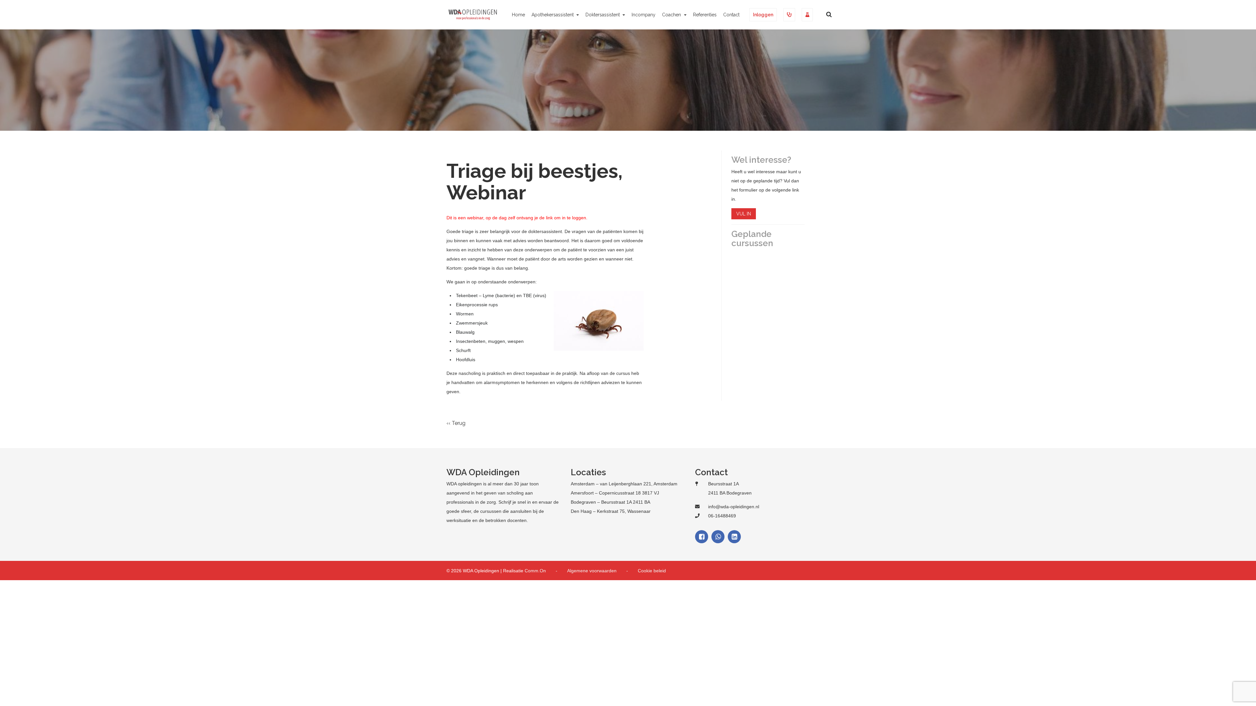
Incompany (643, 14)
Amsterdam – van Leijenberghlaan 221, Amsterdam (624, 483)
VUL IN (743, 213)
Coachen (672, 14)
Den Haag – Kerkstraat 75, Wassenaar (611, 511)
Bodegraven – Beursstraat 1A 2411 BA (610, 502)
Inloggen (763, 14)
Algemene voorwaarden (592, 570)
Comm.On (535, 570)
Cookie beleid (652, 570)
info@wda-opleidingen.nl (733, 506)
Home (518, 14)
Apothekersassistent (553, 14)
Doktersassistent (603, 14)
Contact (731, 14)
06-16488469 (722, 515)
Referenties (705, 14)
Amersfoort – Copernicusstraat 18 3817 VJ (615, 493)
